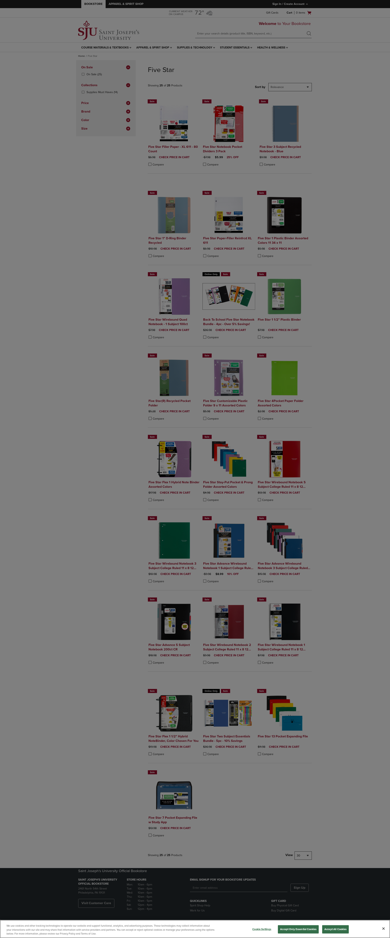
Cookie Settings (261, 929)
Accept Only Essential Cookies (298, 929)
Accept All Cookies (335, 929)
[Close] (383, 928)
